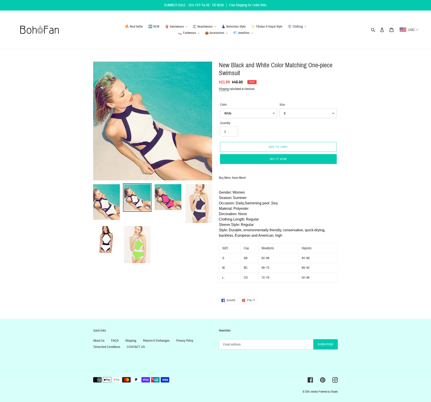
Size (282, 104)
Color (223, 104)
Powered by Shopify (328, 391)
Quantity (225, 123)
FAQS (115, 340)
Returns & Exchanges (156, 340)
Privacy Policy (184, 340)
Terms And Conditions (106, 347)
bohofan (314, 391)
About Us (98, 340)
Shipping (224, 89)
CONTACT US (136, 347)
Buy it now (278, 159)
